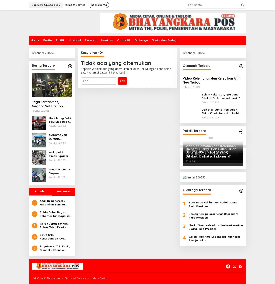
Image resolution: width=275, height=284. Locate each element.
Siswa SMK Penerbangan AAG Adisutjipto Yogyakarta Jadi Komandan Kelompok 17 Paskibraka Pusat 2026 (55, 236)
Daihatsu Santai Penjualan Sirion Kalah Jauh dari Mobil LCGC (220, 111)
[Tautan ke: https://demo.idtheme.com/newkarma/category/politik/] (241, 131)
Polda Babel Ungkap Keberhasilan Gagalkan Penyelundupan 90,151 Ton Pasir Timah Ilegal (55, 214)
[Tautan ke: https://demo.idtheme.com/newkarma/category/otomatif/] (241, 66)
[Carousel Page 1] (211, 138)
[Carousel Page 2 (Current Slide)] (215, 138)
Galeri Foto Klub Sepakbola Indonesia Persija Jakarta (214, 238)
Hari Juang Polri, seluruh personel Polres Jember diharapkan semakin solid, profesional (60, 119)
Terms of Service (75, 278)
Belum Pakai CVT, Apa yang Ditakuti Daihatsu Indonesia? (221, 96)
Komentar (63, 191)
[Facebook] (228, 266)
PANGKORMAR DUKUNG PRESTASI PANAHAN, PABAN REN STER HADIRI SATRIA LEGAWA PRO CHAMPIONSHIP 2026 (60, 137)
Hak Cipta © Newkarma (46, 278)
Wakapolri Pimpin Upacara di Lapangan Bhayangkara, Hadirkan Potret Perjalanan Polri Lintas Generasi (60, 154)
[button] (242, 5)
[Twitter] (234, 266)
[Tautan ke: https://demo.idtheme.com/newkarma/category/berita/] (70, 66)
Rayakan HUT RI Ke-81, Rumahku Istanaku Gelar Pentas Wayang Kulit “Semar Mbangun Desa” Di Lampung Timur (55, 248)
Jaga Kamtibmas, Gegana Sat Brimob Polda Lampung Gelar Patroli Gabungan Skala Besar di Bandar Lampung (50, 104)
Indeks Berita (99, 278)
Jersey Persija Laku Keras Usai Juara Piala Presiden (214, 215)
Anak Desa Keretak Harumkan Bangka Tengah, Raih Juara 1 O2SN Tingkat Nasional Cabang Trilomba (55, 202)
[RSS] (240, 266)
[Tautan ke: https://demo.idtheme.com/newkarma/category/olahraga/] (241, 190)
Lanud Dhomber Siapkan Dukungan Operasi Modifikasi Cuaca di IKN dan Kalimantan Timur (59, 171)
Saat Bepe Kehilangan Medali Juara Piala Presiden (213, 204)
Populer (40, 191)
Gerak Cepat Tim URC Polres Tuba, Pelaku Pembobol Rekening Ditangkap (54, 225)
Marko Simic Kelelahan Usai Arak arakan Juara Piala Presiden (216, 227)
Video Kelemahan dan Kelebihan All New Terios (210, 80)
